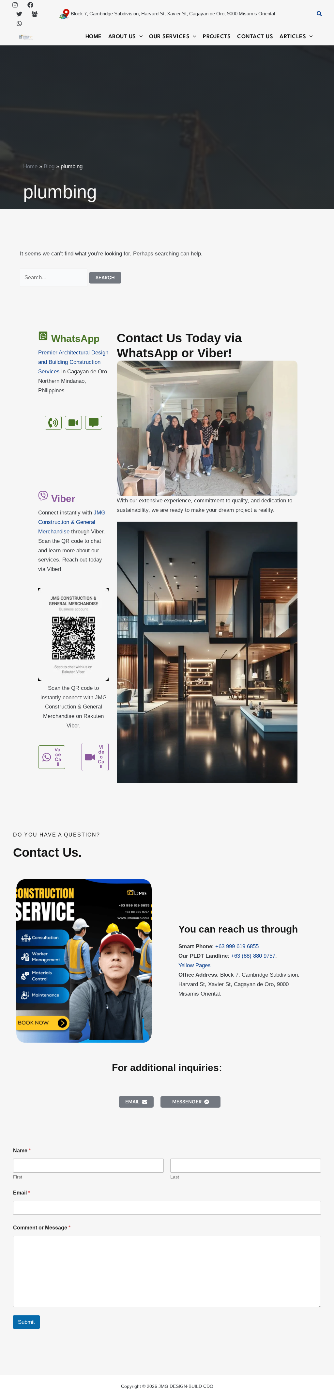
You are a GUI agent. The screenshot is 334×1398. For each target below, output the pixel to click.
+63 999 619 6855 (237, 946)
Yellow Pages (194, 965)
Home (30, 166)
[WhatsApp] (19, 23)
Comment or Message (41, 1227)
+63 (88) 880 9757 (253, 956)
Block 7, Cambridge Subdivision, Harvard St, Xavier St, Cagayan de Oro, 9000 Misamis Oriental (172, 13)
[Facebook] (30, 4)
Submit (26, 1322)
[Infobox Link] (73, 368)
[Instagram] (15, 4)
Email (21, 1192)
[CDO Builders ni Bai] (34, 14)
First (17, 1176)
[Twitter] (19, 14)
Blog (49, 166)
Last (174, 1176)
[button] (320, 14)
